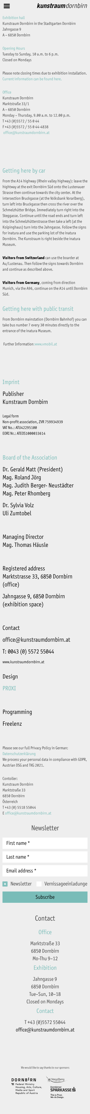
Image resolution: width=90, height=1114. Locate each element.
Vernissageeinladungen (67, 884)
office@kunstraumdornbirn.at (36, 639)
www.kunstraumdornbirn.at (23, 662)
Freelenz (12, 723)
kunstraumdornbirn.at (33, 132)
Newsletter (21, 884)
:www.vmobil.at (45, 344)
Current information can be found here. (32, 79)
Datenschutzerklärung (19, 754)
